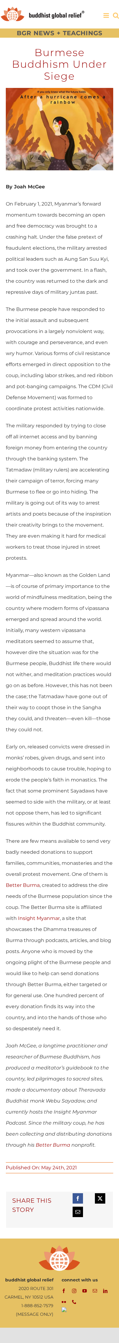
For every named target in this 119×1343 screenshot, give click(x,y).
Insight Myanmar (39, 918)
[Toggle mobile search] (116, 15)
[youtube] (84, 1291)
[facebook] (64, 1291)
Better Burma (23, 885)
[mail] (95, 1291)
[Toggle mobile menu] (106, 15)
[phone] (74, 1302)
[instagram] (74, 1291)
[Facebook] (78, 1198)
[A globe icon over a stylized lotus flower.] (59, 1247)
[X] (100, 1198)
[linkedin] (105, 1291)
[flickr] (64, 1302)
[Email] (78, 1212)
